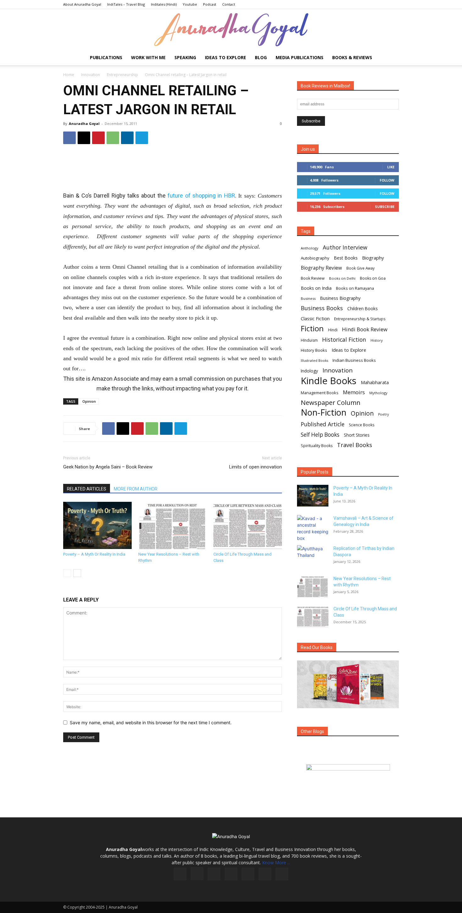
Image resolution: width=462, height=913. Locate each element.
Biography (373, 258)
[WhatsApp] (113, 138)
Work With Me (148, 57)
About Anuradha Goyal (82, 4)
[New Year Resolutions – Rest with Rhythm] (172, 525)
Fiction (312, 328)
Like (390, 167)
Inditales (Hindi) (164, 4)
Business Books (322, 308)
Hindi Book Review (365, 329)
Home (68, 74)
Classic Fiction (315, 318)
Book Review (313, 278)
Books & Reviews (352, 57)
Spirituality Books (317, 445)
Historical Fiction (344, 339)
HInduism (309, 340)
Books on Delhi (342, 278)
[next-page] (77, 573)
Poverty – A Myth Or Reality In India (94, 554)
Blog (261, 57)
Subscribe (384, 206)
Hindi (333, 330)
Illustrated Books (314, 360)
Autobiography (315, 258)
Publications (106, 57)
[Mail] (231, 874)
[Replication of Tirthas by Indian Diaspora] (312, 556)
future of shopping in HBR (201, 195)
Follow (387, 180)
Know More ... (276, 862)
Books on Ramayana (355, 288)
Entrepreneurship (122, 74)
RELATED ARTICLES (86, 488)
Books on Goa (373, 278)
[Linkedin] (127, 138)
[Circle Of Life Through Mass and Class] (247, 525)
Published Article (322, 424)
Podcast (209, 4)
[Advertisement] (172, 170)
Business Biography (340, 298)
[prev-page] (67, 573)
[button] (391, 58)
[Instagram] (197, 873)
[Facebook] (69, 138)
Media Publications (299, 57)
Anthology (309, 248)
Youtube (190, 4)
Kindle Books (328, 381)
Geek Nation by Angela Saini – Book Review (107, 467)
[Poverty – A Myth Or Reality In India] (97, 525)
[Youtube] (282, 874)
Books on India (316, 288)
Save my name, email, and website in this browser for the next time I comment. (151, 722)
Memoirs (354, 392)
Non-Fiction (323, 412)
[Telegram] (141, 138)
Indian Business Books (354, 360)
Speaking (185, 57)
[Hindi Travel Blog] (348, 775)
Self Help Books (320, 434)
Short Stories (357, 435)
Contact (228, 4)
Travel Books (354, 445)
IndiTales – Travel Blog (126, 4)
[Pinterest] (98, 138)
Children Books (362, 308)
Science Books (361, 425)
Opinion (89, 401)
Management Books (319, 392)
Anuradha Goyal (84, 123)
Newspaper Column (330, 402)
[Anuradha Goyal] (231, 30)
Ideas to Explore (225, 57)
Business (308, 298)
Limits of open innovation (255, 467)
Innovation (90, 74)
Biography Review (321, 268)
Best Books (346, 258)
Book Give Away (360, 268)
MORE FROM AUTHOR (135, 488)
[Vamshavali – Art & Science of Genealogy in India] (312, 528)
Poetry (383, 414)
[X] (84, 138)
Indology (309, 371)
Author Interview (345, 247)
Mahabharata (375, 382)
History (377, 340)
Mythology (378, 392)
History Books (314, 350)
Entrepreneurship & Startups (360, 318)
